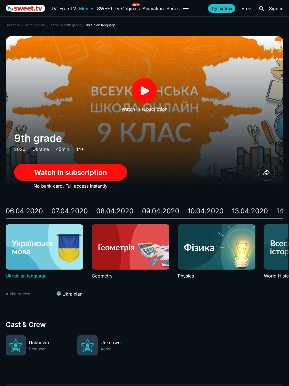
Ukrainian (71, 294)
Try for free (221, 8)
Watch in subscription (70, 172)
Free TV (68, 8)
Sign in (276, 8)
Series (173, 8)
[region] (144, 251)
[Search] (261, 8)
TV (54, 8)
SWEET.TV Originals (118, 8)
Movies (86, 8)
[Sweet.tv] (25, 8)
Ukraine (40, 149)
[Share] (266, 172)
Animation (153, 8)
